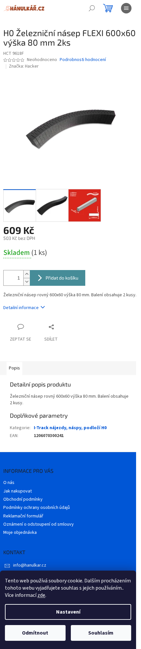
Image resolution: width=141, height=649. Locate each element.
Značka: (24, 66)
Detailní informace (21, 307)
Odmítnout (35, 633)
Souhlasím (100, 633)
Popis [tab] (14, 368)
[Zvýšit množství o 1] (26, 274)
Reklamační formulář (23, 516)
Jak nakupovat (17, 491)
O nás (8, 482)
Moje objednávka (20, 532)
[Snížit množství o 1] (26, 281)
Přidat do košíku (62, 278)
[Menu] (126, 8)
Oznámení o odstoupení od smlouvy (38, 524)
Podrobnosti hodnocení (83, 60)
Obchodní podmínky (23, 499)
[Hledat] (91, 8)
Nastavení (68, 612)
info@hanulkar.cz (29, 565)
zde (41, 595)
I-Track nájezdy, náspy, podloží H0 (70, 428)
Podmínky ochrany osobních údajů (36, 507)
